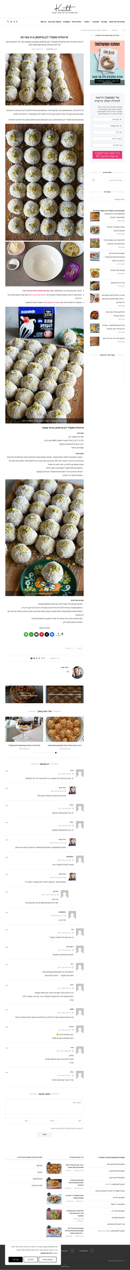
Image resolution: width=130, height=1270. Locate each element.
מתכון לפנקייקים (118, 1184)
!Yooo (40, 1172)
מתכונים (96, 22)
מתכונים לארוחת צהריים (116, 1164)
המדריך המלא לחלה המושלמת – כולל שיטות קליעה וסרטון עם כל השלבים (113, 299)
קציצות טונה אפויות (117, 270)
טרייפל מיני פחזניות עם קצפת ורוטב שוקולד (24, 745)
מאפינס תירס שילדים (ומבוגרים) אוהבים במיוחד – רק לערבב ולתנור (114, 257)
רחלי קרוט (50, 49)
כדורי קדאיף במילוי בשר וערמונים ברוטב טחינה (65, 745)
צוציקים (39, 1165)
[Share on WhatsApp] (31, 634)
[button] (44, 263)
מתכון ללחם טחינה (118, 1230)
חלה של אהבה (37, 1185)
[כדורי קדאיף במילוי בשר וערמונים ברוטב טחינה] (65, 729)
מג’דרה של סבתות (118, 282)
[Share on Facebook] (52, 634)
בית (124, 30)
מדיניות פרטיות (46, 1253)
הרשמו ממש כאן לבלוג (37, 294)
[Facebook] (16, 22)
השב (6, 770)
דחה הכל (31, 1259)
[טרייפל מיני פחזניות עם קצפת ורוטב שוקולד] (24, 729)
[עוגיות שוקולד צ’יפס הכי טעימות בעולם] (54, 1199)
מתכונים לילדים (119, 1197)
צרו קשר (43, 22)
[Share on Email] (36, 634)
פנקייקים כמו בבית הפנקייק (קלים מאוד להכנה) (75, 1182)
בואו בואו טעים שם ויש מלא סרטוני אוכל (38, 290)
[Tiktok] (11, 22)
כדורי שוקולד (69, 648)
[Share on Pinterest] (41, 634)
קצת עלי (104, 22)
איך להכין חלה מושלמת (116, 1224)
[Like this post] (42, 658)
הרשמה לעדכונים (54, 22)
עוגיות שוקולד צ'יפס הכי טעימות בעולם (110, 1190)
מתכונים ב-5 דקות (118, 1204)
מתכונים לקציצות (118, 1217)
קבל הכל (15, 1259)
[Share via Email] (31, 658)
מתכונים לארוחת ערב (117, 1170)
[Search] (8, 21)
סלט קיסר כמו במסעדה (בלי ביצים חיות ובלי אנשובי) (74, 1213)
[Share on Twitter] (47, 634)
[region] (33, 1253)
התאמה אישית (48, 1259)
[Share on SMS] (26, 634)
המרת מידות (76, 22)
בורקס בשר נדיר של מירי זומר (114, 338)
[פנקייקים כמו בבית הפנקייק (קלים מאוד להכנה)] (54, 1184)
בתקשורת (66, 22)
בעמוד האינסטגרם (53, 302)
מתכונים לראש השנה (117, 1177)
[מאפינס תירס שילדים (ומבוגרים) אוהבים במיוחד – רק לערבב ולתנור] (54, 1232)
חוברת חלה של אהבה (117, 22)
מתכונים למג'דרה (118, 1210)
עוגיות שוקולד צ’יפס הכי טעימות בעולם (74, 1196)
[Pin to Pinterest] (34, 658)
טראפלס (79, 648)
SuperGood (37, 1178)
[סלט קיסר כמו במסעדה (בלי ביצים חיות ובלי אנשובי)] (54, 1214)
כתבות (87, 22)
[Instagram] (14, 22)
